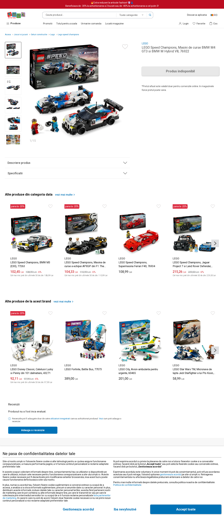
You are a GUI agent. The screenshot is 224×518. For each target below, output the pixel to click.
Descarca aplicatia (197, 15)
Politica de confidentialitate (127, 485)
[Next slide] (126, 93)
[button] (150, 15)
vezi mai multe (63, 194)
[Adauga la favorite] (124, 46)
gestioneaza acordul (170, 474)
